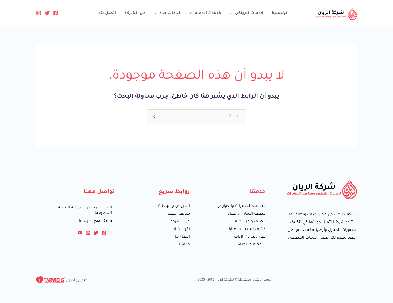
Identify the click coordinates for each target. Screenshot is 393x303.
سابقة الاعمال (177, 214)
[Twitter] (47, 13)
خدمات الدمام (208, 13)
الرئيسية (280, 13)
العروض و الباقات (174, 206)
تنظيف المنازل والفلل (247, 214)
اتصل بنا (107, 13)
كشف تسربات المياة (247, 229)
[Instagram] (38, 13)
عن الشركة (135, 13)
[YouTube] (80, 232)
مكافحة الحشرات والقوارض (241, 206)
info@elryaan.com (95, 221)
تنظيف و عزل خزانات (248, 222)
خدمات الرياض (249, 13)
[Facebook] (56, 13)
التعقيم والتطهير (251, 245)
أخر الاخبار (182, 229)
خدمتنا (184, 245)
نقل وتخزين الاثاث (250, 237)
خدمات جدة (170, 13)
